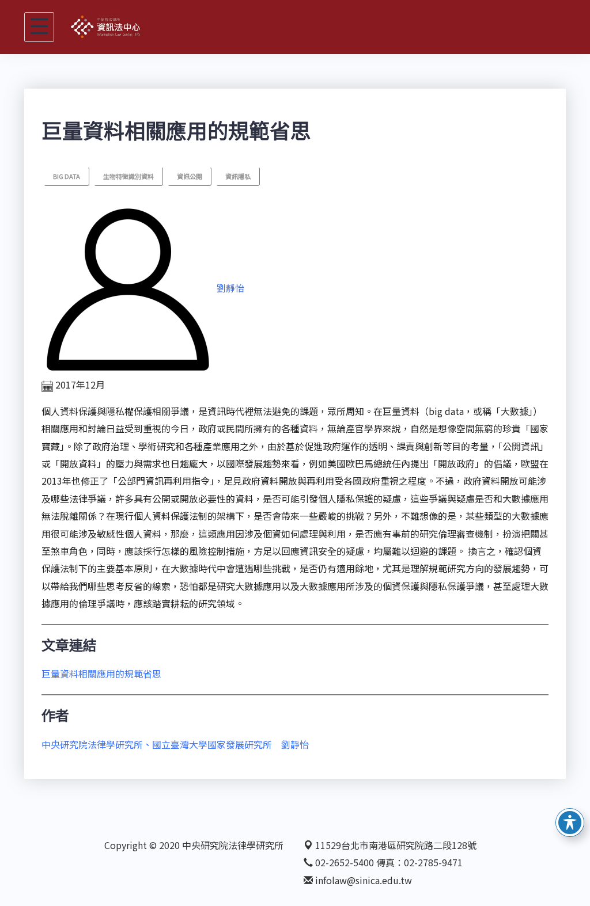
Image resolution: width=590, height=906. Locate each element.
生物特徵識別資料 (128, 176)
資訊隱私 (238, 176)
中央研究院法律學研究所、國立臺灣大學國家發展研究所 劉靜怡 (175, 744)
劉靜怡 (230, 288)
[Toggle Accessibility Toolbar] (570, 822)
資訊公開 (189, 176)
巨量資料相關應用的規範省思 (101, 673)
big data (66, 176)
